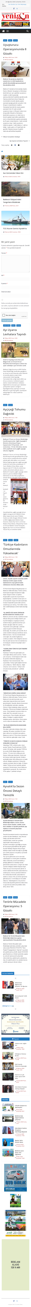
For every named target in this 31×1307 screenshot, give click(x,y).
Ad (2, 275)
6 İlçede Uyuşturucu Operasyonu (21, 1106)
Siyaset (16, 540)
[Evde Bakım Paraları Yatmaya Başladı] (8, 1089)
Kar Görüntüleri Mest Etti (13, 173)
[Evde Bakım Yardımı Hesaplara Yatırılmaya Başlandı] (8, 1131)
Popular (16, 1039)
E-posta (4, 283)
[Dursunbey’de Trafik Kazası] (8, 989)
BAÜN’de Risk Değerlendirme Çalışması (19, 1117)
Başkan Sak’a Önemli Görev (19, 1141)
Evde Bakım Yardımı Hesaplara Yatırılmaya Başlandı (21, 1130)
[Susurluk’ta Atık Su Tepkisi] (8, 1001)
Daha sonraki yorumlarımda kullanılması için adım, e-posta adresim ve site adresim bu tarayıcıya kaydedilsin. (15, 305)
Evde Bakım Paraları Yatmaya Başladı (21, 1088)
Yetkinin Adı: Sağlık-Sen (21, 1044)
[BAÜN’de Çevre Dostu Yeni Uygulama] (8, 1154)
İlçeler (15, 40)
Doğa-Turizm (7, 325)
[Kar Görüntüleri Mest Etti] (15, 156)
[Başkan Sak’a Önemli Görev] (8, 1143)
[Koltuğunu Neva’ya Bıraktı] (8, 1056)
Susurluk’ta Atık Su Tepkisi (20, 1000)
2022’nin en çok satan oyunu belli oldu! (20, 1076)
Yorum (4, 253)
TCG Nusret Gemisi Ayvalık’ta (15, 228)
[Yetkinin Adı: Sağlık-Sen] (8, 1045)
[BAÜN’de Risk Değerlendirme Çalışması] (8, 1119)
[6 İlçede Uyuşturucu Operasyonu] (8, 1108)
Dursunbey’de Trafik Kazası (21, 988)
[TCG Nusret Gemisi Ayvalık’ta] (15, 212)
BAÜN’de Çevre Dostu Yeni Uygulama (19, 1152)
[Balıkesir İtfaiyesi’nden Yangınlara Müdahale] (15, 182)
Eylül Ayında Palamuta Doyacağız (21, 1065)
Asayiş (5, 40)
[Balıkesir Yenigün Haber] (3, 31)
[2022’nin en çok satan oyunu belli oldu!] (8, 1076)
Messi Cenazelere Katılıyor (11, 137)
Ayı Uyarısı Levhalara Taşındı (19, 141)
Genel (10, 40)
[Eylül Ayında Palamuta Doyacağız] (8, 1066)
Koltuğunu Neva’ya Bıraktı (20, 1054)
